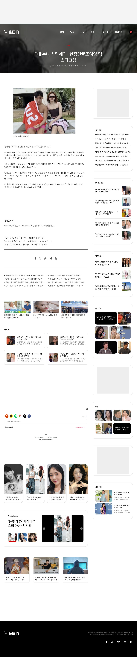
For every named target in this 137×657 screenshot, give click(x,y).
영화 (93, 32)
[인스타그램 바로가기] (125, 641)
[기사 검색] (129, 32)
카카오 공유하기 (45, 258)
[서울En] (11, 32)
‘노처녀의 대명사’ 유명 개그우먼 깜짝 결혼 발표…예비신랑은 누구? (28, 241)
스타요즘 (105, 32)
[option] (62, 528)
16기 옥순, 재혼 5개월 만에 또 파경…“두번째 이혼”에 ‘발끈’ (25, 244)
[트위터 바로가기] (112, 641)
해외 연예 (98, 487)
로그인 (131, 632)
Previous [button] (44, 528)
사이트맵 (126, 632)
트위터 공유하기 (40, 258)
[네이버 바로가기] (131, 641)
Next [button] (81, 528)
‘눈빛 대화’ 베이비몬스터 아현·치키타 (21, 523)
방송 (72, 32)
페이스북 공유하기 (35, 258)
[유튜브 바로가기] (118, 641)
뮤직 (82, 32)
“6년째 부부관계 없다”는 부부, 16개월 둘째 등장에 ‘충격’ (24, 237)
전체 (62, 32)
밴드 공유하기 (56, 258)
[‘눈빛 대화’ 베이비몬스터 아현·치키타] (62, 528)
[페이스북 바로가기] (106, 641)
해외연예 (119, 32)
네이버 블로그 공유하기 (50, 258)
